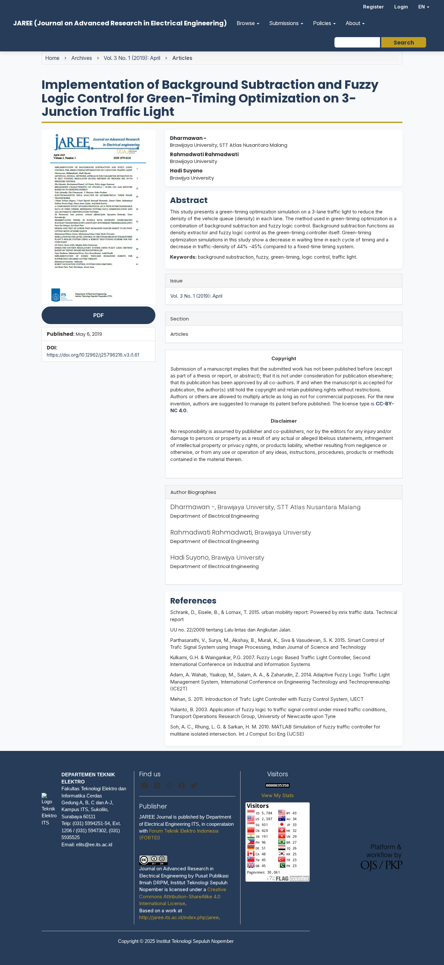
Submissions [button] (284, 23)
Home (52, 58)
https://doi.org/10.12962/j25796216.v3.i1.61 (93, 355)
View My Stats (277, 795)
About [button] (353, 23)
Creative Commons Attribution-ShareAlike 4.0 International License (182, 896)
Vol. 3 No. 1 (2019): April (132, 58)
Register (373, 7)
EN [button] (422, 7)
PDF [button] (98, 315)
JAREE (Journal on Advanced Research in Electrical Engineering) (120, 23)
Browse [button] (246, 23)
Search (404, 43)
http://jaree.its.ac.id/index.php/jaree (179, 917)
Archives (81, 58)
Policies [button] (323, 23)
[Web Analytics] (278, 785)
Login (401, 7)
